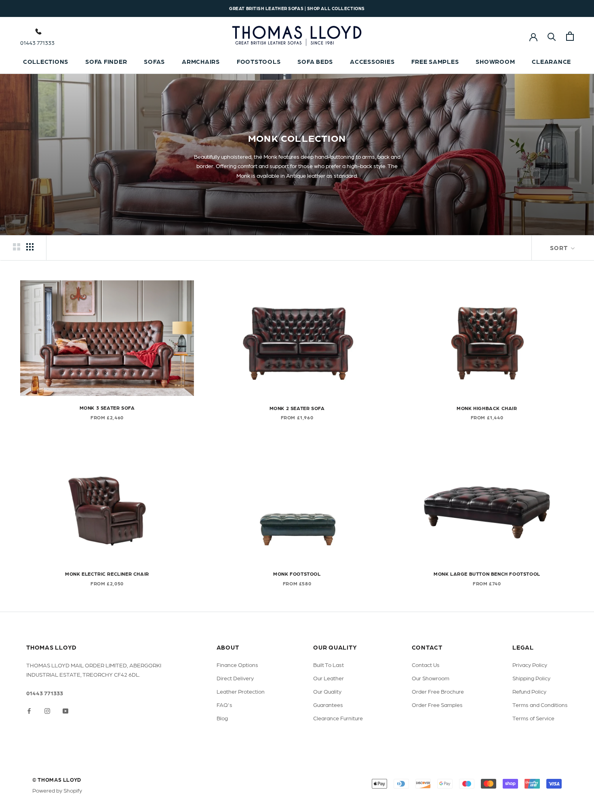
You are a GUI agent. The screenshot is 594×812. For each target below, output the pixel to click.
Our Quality (327, 691)
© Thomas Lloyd (56, 779)
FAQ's (224, 704)
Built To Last (328, 664)
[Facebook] (29, 710)
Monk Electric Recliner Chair (107, 573)
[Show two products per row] (16, 246)
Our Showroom (430, 678)
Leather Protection (241, 691)
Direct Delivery (235, 678)
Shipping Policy (531, 678)
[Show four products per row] (30, 246)
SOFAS (154, 61)
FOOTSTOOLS (259, 61)
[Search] (552, 36)
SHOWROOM (495, 61)
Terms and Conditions (540, 704)
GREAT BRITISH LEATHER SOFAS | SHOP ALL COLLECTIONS (297, 8)
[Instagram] (47, 710)
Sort (559, 247)
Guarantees (328, 704)
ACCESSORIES (372, 61)
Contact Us (426, 664)
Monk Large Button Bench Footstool (487, 573)
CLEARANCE (551, 61)
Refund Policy (529, 691)
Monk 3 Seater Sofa (107, 407)
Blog (222, 718)
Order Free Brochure (438, 691)
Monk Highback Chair (487, 408)
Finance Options (237, 664)
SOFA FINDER (106, 61)
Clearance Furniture (338, 718)
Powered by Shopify (57, 790)
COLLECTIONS (45, 61)
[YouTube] (65, 710)
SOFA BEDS (315, 61)
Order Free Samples (437, 704)
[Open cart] (570, 36)
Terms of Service (533, 718)
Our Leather (328, 678)
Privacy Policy (529, 664)
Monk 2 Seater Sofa (297, 408)
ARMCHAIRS (201, 61)
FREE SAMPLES (435, 61)
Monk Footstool (296, 573)
